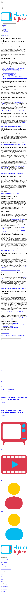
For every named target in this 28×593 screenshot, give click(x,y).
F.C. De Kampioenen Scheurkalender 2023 (12, 70)
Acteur (4, 29)
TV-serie (5, 28)
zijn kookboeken (4, 159)
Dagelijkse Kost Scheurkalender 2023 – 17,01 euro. (12, 173)
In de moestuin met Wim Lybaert (18, 219)
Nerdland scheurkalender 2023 (9, 74)
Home (4, 25)
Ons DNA (12, 266)
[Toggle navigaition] (1, 1)
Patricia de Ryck (4, 586)
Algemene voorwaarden (6, 569)
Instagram (17, 166)
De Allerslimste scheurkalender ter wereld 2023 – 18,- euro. (14, 110)
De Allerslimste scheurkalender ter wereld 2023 (13, 68)
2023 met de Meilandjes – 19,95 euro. (9, 250)
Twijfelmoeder (4, 589)
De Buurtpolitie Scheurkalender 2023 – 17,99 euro (12, 126)
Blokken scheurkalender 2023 (9, 73)
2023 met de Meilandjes (8, 75)
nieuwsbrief (7, 167)
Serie (2, 331)
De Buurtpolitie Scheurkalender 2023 (11, 69)
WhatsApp (5, 326)
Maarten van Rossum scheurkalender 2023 (12, 76)
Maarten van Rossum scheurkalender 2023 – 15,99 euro (13, 288)
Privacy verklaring (4, 566)
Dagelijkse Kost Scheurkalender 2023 (11, 71)
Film (4, 26)
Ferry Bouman (20, 183)
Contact (2, 564)
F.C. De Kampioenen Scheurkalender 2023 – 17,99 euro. (13, 144)
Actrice (4, 30)
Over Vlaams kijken (5, 559)
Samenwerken (4, 562)
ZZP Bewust (3, 591)
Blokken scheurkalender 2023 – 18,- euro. (10, 193)
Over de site (5, 31)
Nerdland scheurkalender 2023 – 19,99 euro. (10, 270)
